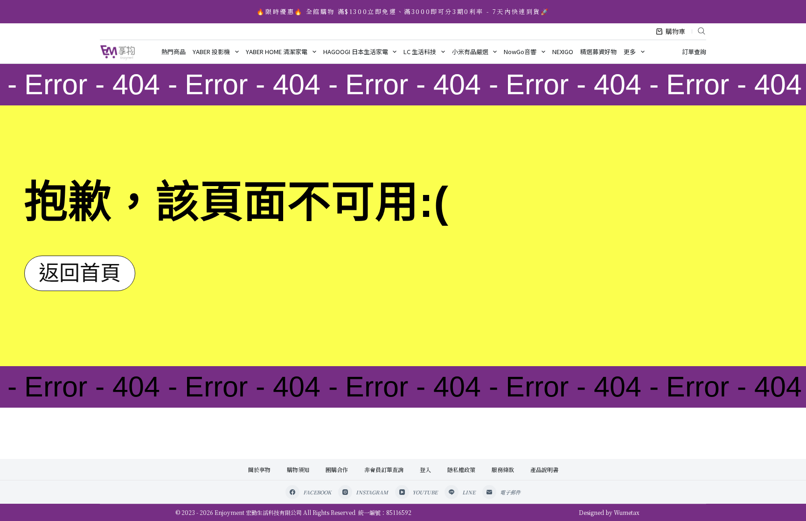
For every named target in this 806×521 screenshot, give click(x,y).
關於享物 (259, 469)
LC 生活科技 (419, 51)
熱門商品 (173, 51)
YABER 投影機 (211, 51)
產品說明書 (544, 469)
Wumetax (626, 512)
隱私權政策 (461, 469)
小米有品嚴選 (470, 51)
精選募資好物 (598, 51)
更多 (630, 51)
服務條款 (503, 469)
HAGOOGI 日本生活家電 (355, 51)
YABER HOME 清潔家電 (276, 51)
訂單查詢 (694, 51)
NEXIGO (562, 51)
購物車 (675, 31)
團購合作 (337, 469)
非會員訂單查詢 (383, 469)
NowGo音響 (520, 51)
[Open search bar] (701, 30)
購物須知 (298, 469)
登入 (425, 469)
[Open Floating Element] (774, 498)
